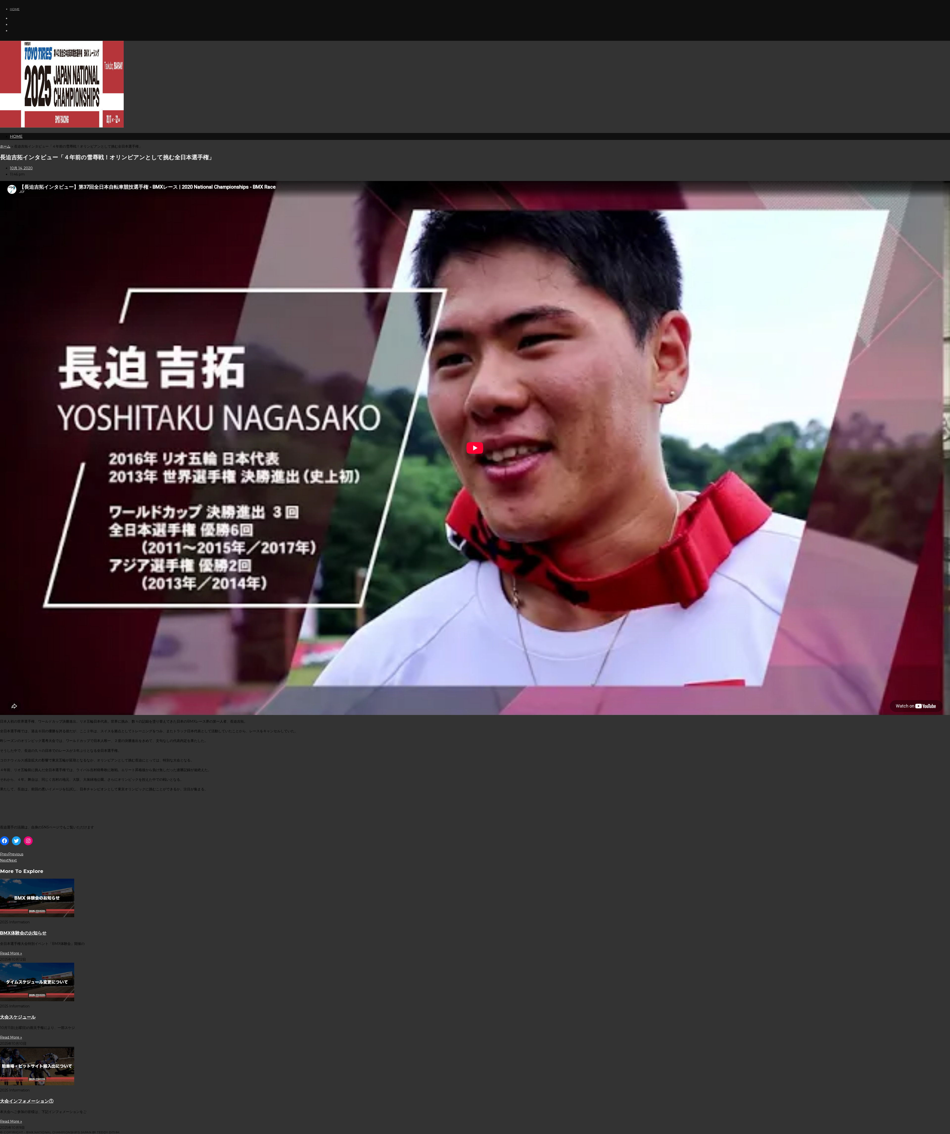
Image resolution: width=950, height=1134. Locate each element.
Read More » (11, 953)
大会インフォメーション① (26, 1101)
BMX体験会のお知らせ (23, 933)
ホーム (5, 146)
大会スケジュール (18, 1017)
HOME (15, 9)
